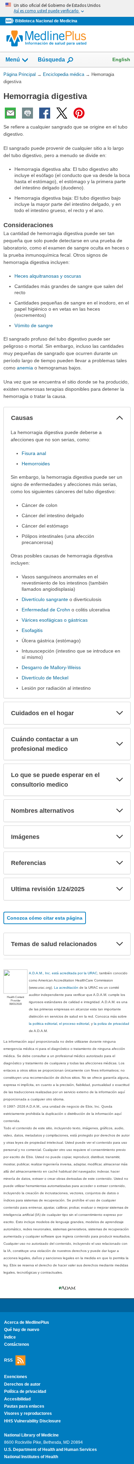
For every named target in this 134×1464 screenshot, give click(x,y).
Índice (10, 1337)
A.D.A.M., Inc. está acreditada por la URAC (63, 973)
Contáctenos (16, 1344)
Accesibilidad (17, 1399)
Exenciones (15, 1376)
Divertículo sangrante (45, 599)
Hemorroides (36, 463)
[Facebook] (45, 113)
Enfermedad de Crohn (46, 609)
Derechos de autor (22, 1384)
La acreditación (66, 987)
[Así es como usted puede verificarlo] (67, 8)
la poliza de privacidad (111, 1023)
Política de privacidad (25, 1391)
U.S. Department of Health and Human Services (50, 1449)
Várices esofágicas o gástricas (55, 620)
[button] (119, 418)
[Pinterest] (79, 113)
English (121, 59)
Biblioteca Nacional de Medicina (46, 21)
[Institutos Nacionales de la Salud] (10, 21)
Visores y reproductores (28, 1413)
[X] (62, 113)
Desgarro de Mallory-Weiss (51, 667)
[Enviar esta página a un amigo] (10, 113)
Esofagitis (32, 630)
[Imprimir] (27, 113)
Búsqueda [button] (51, 60)
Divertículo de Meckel (45, 677)
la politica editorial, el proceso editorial (59, 1023)
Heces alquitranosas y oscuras (47, 276)
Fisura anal (34, 453)
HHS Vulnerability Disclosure (32, 1421)
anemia (25, 367)
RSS (8, 1360)
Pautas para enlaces (24, 1406)
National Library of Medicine (31, 1435)
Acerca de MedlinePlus (26, 1322)
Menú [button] (12, 60)
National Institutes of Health (31, 1456)
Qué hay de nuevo (21, 1329)
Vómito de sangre (33, 325)
